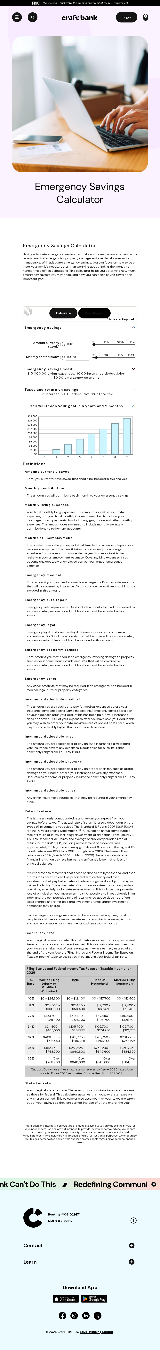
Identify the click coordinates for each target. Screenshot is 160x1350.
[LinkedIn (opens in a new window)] (86, 1315)
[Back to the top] (134, 1220)
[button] (80, 328)
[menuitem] (80, 1296)
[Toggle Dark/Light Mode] (145, 17)
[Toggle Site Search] (32, 17)
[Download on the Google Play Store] (94, 1298)
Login (127, 17)
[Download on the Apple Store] (66, 1298)
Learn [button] (30, 1262)
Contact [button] (33, 1245)
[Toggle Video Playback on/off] (153, 1184)
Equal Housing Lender (96, 1332)
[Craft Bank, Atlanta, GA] (79, 17)
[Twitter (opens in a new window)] (97, 1315)
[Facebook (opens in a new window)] (62, 1315)
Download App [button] (80, 1287)
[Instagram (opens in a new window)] (74, 1315)
